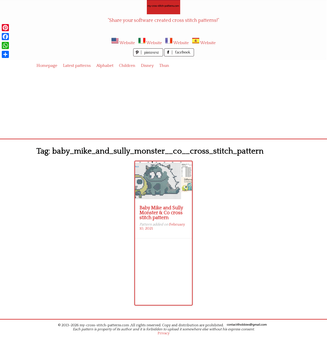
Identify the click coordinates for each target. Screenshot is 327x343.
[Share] (5, 54)
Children (127, 65)
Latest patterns (77, 65)
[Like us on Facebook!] (179, 55)
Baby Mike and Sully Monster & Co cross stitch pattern (161, 212)
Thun (164, 65)
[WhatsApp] (5, 45)
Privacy (164, 333)
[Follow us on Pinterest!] (148, 55)
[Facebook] (5, 36)
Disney (147, 65)
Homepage (46, 65)
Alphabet (104, 65)
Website (127, 43)
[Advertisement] (163, 105)
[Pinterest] (5, 27)
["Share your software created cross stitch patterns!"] (163, 7)
